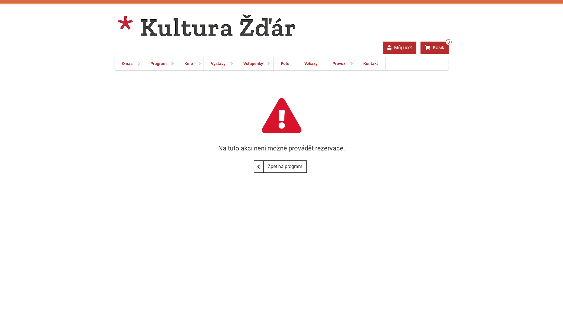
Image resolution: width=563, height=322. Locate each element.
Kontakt (370, 63)
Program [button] (158, 63)
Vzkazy (311, 63)
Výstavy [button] (218, 63)
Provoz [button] (339, 63)
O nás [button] (127, 63)
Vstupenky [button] (253, 63)
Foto (285, 63)
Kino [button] (188, 63)
